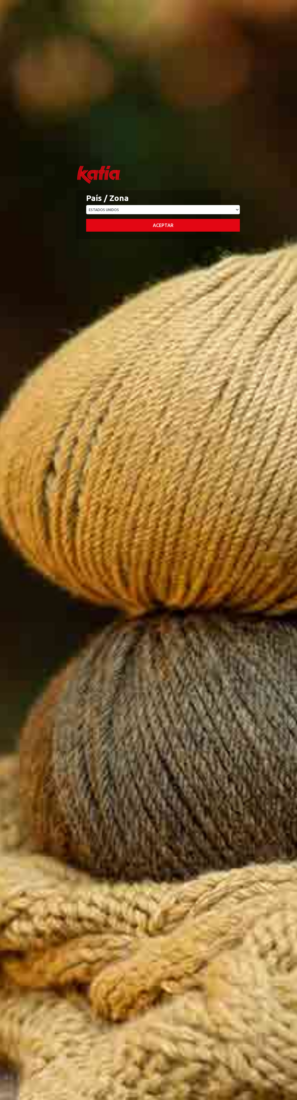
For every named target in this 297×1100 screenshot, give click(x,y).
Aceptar (163, 225)
